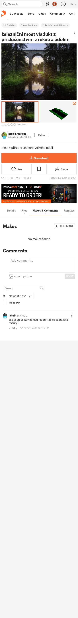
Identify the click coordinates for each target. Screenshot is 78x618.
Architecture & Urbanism (56, 25)
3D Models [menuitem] (16, 13)
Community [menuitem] (57, 13)
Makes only (14, 302)
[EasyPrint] (47, 4)
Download (41, 158)
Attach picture (23, 276)
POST (69, 276)
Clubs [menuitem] (42, 13)
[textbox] (42, 264)
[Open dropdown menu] (74, 33)
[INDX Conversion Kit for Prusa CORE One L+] (39, 193)
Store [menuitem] (30, 13)
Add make (66, 226)
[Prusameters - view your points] (54, 4)
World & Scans (30, 25)
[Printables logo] (3, 13)
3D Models (10, 25)
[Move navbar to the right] (74, 13)
